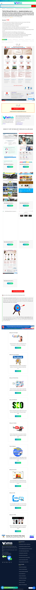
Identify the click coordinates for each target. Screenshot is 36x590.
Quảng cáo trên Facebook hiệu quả (23, 569)
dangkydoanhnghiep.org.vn (15, 39)
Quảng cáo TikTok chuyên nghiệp (23, 584)
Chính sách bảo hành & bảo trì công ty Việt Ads (24, 557)
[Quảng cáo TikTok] (18, 520)
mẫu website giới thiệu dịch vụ (28, 39)
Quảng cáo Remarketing (13, 377)
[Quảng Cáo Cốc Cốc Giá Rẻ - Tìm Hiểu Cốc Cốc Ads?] (18, 475)
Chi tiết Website (10, 166)
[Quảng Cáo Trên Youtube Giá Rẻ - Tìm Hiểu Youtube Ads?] (18, 428)
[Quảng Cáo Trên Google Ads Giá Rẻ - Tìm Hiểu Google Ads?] (18, 338)
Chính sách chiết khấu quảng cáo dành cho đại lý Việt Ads (25, 548)
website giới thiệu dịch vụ (21, 39)
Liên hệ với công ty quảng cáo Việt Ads (23, 559)
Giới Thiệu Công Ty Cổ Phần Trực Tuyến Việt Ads (24, 544)
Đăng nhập (4, 123)
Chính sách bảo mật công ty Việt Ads (23, 555)
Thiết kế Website (12, 446)
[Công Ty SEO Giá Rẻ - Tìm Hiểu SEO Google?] (18, 405)
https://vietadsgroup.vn (19, 124)
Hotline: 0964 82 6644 (5, 0)
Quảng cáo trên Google (13, 332)
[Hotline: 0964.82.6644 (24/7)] (2, 588)
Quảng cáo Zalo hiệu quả (22, 582)
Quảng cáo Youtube (12, 423)
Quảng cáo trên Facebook (14, 354)
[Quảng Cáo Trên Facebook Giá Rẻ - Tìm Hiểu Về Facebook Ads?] (18, 360)
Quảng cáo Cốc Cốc (12, 469)
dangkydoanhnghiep (10, 39)
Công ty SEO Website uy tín (22, 573)
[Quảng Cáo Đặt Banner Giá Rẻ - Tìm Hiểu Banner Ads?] (18, 383)
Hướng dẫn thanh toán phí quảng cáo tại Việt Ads (24, 546)
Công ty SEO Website (13, 399)
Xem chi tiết (18, 347)
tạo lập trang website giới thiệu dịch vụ (9, 42)
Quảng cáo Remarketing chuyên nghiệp (23, 571)
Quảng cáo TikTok (12, 514)
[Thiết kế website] (18, 451)
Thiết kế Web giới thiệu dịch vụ (18, 291)
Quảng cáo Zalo (12, 492)
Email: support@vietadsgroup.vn (14, 0)
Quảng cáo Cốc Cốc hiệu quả (22, 580)
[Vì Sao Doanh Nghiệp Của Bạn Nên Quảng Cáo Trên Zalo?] (18, 498)
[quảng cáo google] (18, 327)
